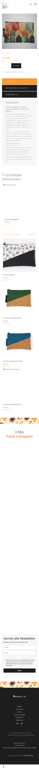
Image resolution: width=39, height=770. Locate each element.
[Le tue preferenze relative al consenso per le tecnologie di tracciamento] (3, 766)
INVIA (20, 670)
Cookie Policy (19, 745)
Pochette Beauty (9, 275)
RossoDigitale (28, 755)
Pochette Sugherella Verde (12, 318)
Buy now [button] (7, 224)
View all (32, 234)
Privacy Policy (9, 662)
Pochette (21, 72)
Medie (14, 72)
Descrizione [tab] (11, 81)
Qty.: (3, 61)
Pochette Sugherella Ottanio (13, 361)
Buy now (16, 65)
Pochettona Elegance (11, 219)
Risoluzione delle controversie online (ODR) (19, 748)
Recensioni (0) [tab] (12, 94)
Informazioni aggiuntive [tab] (17, 88)
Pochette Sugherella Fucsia (12, 404)
